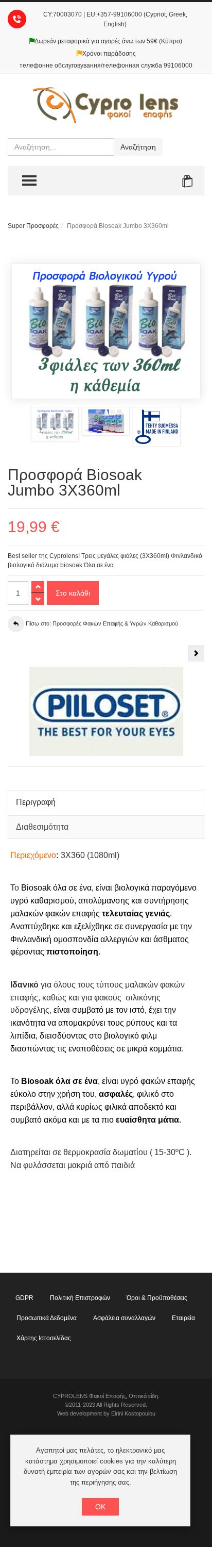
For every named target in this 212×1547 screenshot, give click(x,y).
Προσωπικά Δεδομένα (46, 1318)
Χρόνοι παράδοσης (109, 53)
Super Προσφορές (33, 225)
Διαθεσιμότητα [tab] (42, 826)
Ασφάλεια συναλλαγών (124, 1318)
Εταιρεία (183, 1318)
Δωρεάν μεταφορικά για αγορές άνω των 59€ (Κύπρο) (108, 41)
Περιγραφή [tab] (36, 802)
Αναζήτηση (138, 147)
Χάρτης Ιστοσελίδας (43, 1338)
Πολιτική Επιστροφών (80, 1298)
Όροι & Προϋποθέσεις (157, 1298)
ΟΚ (100, 1507)
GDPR (24, 1298)
